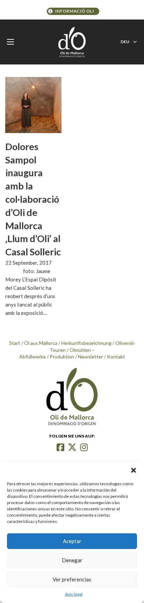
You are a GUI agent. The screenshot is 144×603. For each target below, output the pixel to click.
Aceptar (72, 541)
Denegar (72, 560)
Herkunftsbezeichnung (86, 343)
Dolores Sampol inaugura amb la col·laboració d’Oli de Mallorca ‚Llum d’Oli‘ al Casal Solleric (33, 199)
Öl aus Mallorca (40, 343)
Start (14, 343)
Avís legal (73, 594)
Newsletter (90, 357)
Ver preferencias (72, 579)
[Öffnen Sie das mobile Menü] (10, 42)
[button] (133, 470)
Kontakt (116, 357)
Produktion (62, 357)
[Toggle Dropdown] (135, 42)
